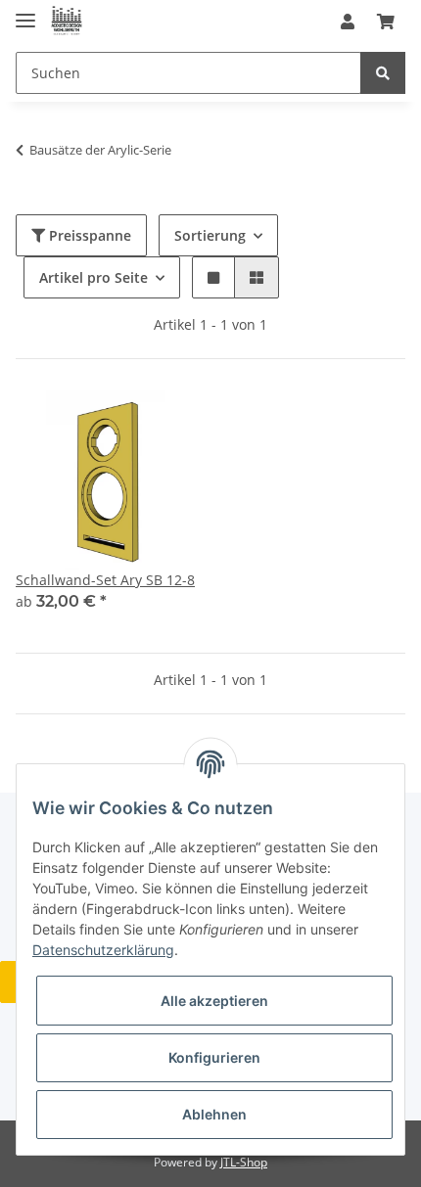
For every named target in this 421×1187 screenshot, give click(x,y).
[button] (347, 21)
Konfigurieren (214, 1057)
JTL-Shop (243, 1162)
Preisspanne (88, 235)
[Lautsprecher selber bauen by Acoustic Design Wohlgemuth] (66, 22)
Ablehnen (214, 1114)
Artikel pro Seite (93, 277)
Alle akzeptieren (214, 1000)
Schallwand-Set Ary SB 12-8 (105, 580)
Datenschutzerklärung (103, 949)
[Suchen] (382, 73)
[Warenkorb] (385, 21)
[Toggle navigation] (25, 12)
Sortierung (210, 235)
